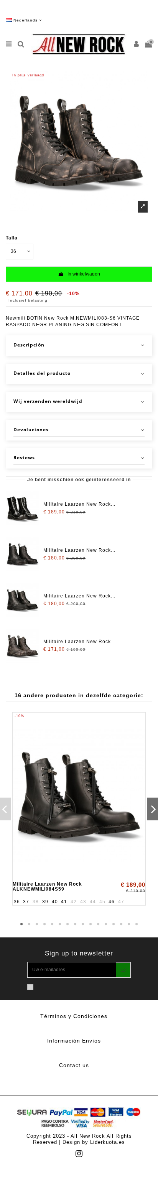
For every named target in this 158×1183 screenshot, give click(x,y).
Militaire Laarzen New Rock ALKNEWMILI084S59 (47, 886)
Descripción (28, 345)
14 (121, 924)
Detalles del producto (42, 373)
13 (113, 924)
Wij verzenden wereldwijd (47, 401)
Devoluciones (31, 430)
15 (129, 924)
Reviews (24, 458)
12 (106, 924)
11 (98, 924)
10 (90, 924)
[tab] (79, 345)
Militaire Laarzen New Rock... (79, 504)
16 (136, 924)
